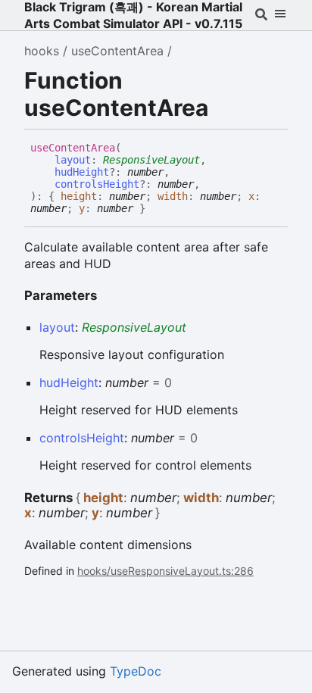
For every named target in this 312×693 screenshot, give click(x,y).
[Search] (261, 15)
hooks (41, 50)
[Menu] (280, 15)
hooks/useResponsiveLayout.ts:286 (165, 570)
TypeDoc (135, 671)
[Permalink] (156, 209)
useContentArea (117, 50)
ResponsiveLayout (151, 160)
